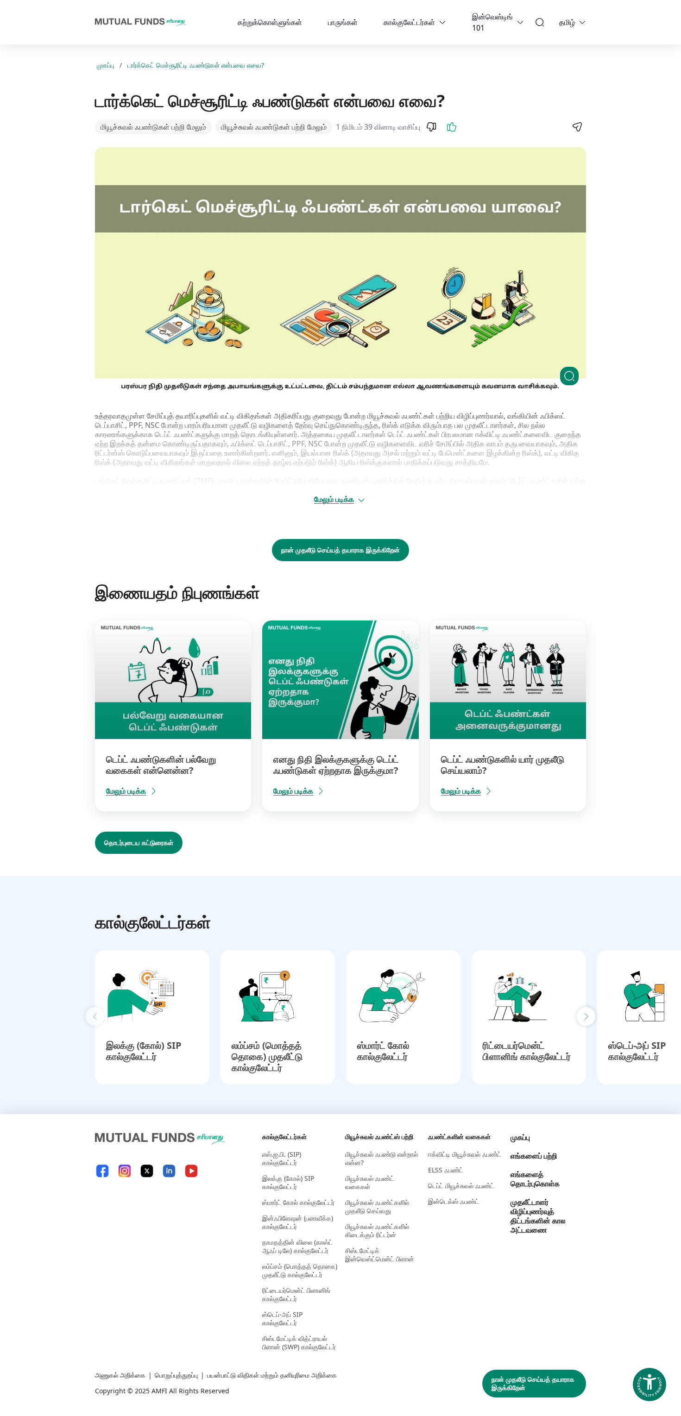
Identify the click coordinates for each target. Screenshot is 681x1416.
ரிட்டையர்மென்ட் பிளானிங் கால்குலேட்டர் (527, 1051)
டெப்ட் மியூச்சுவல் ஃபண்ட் (461, 1185)
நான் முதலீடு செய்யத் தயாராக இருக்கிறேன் (340, 549)
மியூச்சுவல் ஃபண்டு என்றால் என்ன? (381, 1158)
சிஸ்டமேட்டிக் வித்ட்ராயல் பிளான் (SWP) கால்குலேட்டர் (299, 1342)
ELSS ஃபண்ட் (445, 1169)
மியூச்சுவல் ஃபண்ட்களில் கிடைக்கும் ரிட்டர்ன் (377, 1230)
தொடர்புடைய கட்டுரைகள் (138, 842)
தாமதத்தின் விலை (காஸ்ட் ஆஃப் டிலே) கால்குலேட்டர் (297, 1246)
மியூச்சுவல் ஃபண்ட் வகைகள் (369, 1182)
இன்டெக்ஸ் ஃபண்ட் (453, 1201)
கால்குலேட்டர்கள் (409, 22)
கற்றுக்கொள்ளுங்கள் (270, 22)
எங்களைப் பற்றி (534, 1156)
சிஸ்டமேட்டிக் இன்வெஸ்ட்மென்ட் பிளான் (379, 1254)
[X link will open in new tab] (146, 1170)
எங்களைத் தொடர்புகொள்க (535, 1179)
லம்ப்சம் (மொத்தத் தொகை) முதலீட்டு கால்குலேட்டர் (267, 1056)
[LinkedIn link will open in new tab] (169, 1170)
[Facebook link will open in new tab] (102, 1170)
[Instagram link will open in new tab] (124, 1170)
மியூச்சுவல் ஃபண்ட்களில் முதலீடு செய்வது (377, 1206)
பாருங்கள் (343, 22)
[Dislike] (431, 126)
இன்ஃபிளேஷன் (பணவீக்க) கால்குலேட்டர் (297, 1222)
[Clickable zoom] (569, 376)
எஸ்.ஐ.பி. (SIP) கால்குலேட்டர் (281, 1158)
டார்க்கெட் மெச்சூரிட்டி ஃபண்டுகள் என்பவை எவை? (195, 65)
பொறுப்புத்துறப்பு (176, 1375)
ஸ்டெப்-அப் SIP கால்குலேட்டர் (637, 1051)
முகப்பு (105, 65)
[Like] (451, 126)
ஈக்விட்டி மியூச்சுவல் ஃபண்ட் (464, 1154)
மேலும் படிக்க (334, 499)
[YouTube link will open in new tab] (191, 1170)
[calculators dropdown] (442, 22)
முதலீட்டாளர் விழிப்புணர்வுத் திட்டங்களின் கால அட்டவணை (538, 1216)
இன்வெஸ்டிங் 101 (492, 22)
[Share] (577, 127)
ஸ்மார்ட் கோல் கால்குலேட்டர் (383, 1051)
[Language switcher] (582, 22)
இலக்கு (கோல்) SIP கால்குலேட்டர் (144, 1051)
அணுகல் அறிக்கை (120, 1375)
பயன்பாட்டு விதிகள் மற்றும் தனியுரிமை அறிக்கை (272, 1375)
